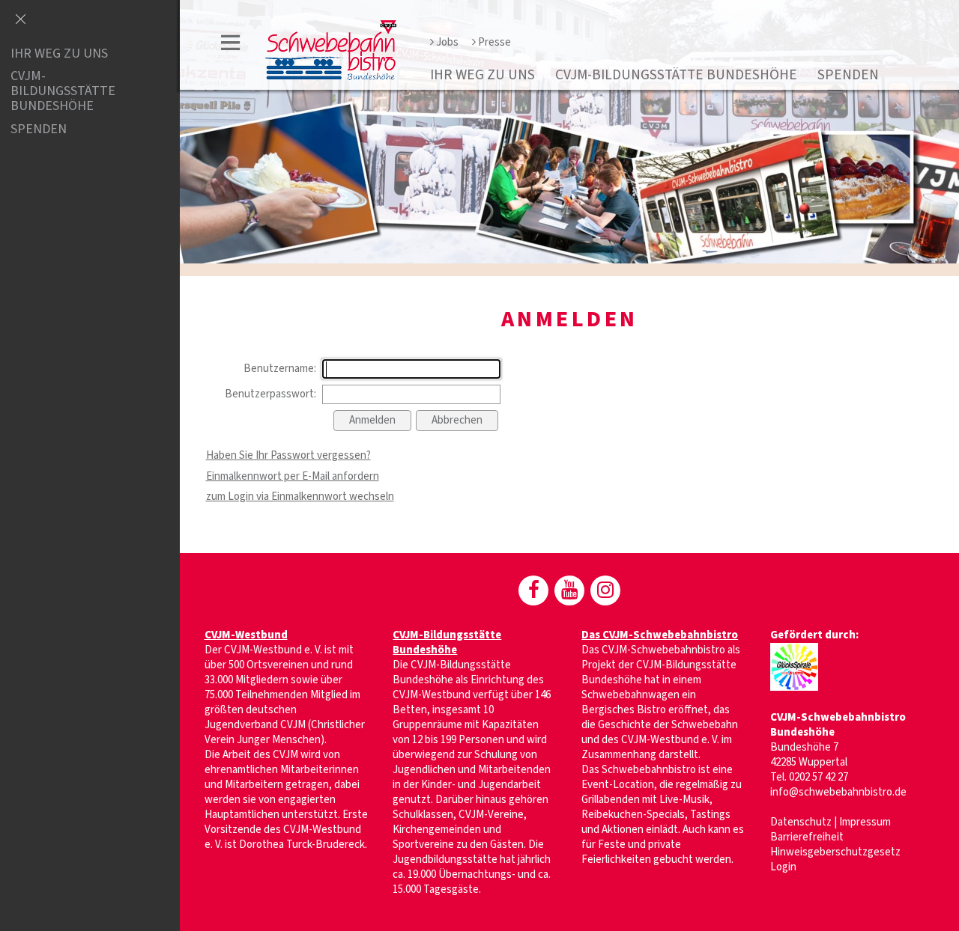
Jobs (447, 42)
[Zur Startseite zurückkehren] (330, 27)
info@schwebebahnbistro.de (838, 792)
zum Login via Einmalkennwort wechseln (300, 496)
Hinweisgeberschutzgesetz (835, 852)
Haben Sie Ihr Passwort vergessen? (288, 455)
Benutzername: (279, 368)
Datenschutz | (804, 822)
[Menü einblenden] (231, 45)
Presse (494, 42)
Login (783, 867)
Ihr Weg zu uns (482, 74)
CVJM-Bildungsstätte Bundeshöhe (676, 74)
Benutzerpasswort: (270, 394)
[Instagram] (605, 590)
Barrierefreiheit (807, 837)
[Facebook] (533, 590)
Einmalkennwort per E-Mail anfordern (292, 476)
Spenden (848, 74)
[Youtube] (569, 590)
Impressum (865, 822)
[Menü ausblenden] (20, 20)
